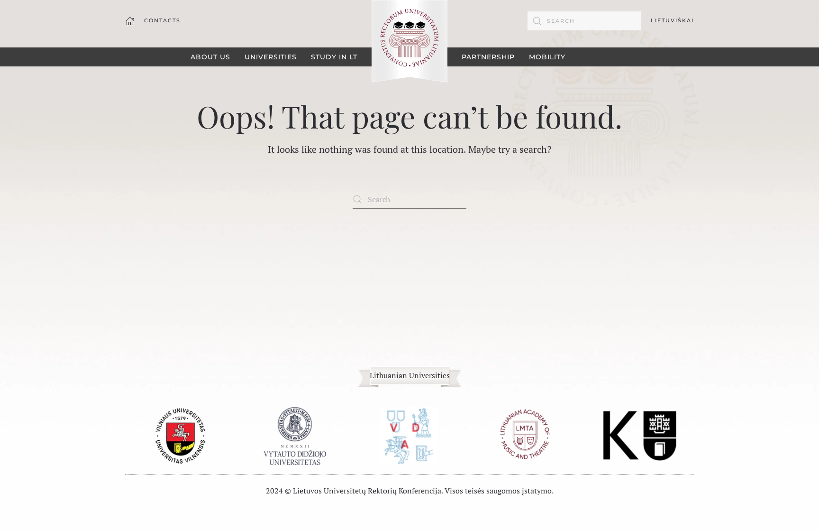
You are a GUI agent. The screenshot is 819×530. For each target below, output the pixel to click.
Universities (271, 57)
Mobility (547, 57)
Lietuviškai (672, 20)
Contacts (162, 20)
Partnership (488, 57)
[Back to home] (409, 42)
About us (210, 57)
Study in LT (334, 57)
